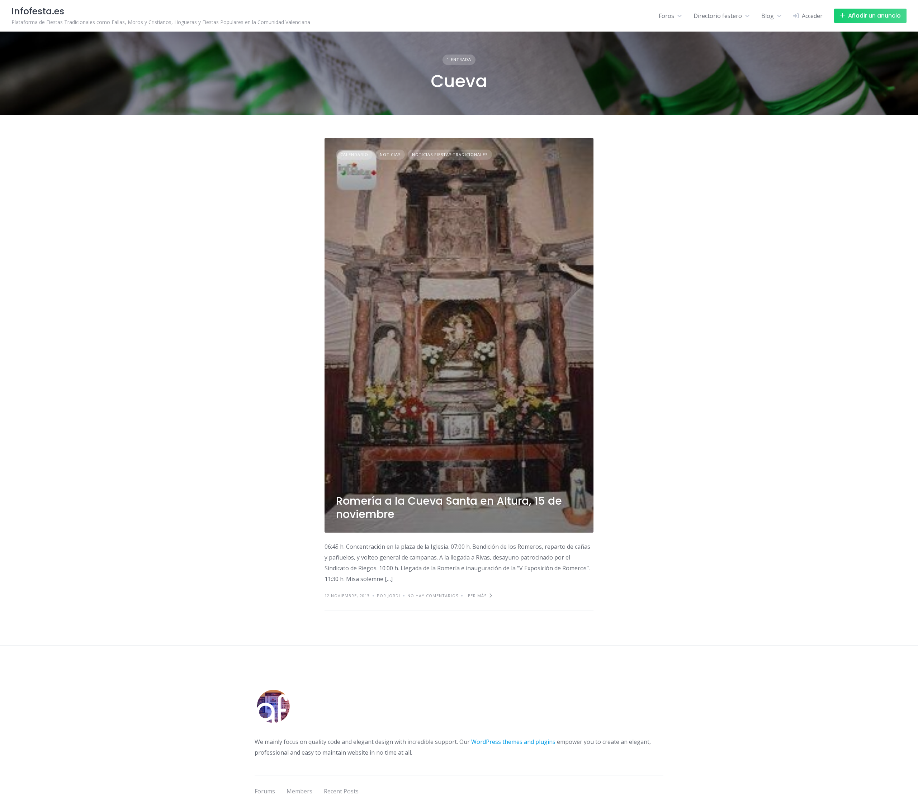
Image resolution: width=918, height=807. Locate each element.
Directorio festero (718, 16)
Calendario (354, 154)
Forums (265, 791)
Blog (767, 16)
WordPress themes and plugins (513, 742)
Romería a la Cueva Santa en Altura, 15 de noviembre (449, 507)
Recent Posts (341, 791)
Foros (666, 16)
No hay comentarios (432, 595)
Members (299, 791)
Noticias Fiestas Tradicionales (450, 154)
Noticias (390, 154)
